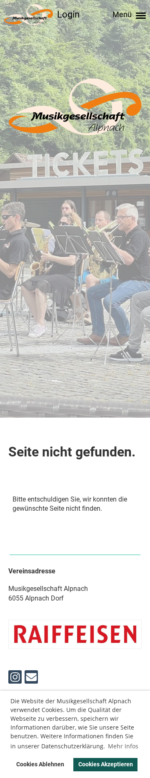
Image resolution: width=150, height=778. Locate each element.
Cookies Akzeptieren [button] (105, 764)
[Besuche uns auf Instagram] (15, 679)
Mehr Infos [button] (123, 746)
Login (68, 14)
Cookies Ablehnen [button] (40, 764)
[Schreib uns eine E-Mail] (31, 679)
